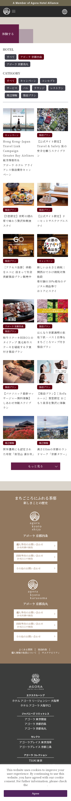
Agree (35, 793)
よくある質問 (25, 649)
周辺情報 (12, 95)
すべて (11, 57)
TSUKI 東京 (35, 760)
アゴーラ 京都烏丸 (17, 64)
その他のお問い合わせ (28, 568)
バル (25, 88)
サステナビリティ (51, 652)
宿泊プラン (29, 95)
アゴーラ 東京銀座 (35, 719)
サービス (12, 88)
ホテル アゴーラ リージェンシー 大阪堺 (35, 701)
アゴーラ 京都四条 (31, 57)
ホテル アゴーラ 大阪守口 (35, 705)
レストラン (56, 88)
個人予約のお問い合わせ (29, 546)
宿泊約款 (42, 649)
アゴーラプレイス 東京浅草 (35, 742)
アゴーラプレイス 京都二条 (35, 747)
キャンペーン (28, 81)
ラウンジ (39, 88)
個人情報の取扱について (23, 652)
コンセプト (48, 81)
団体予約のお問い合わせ (29, 557)
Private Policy (38, 785)
